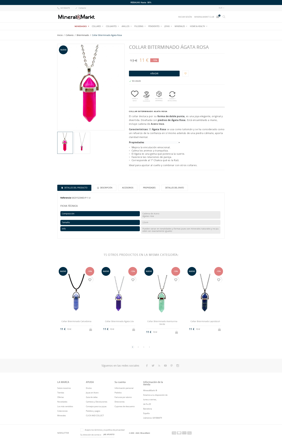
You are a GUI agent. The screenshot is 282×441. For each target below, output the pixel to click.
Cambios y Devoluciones (96, 401)
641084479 (65, 8)
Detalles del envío (174, 187)
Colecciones (62, 411)
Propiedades (149, 187)
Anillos (126, 26)
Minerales (180, 26)
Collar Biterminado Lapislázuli (205, 321)
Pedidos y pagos (93, 411)
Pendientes (154, 26)
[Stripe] (189, 432)
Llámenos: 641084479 (152, 418)
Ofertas (60, 397)
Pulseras (139, 26)
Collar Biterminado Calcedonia (76, 321)
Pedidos (118, 392)
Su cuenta (120, 382)
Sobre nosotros (64, 388)
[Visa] (174, 432)
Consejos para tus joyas (96, 406)
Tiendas (60, 392)
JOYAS (167, 26)
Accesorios (127, 187)
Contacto (80, 8)
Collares (96, 26)
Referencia (65, 197)
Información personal (124, 388)
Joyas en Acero (92, 392)
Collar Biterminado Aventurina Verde (162, 323)
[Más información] (79, 332)
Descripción (106, 187)
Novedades (81, 26)
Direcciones (120, 401)
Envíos (89, 388)
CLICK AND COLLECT (95, 415)
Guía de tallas (92, 397)
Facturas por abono (123, 397)
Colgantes (111, 26)
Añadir (154, 73)
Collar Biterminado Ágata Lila (119, 321)
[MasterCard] (179, 432)
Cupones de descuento (125, 406)
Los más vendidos (65, 406)
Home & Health (197, 26)
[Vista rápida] (73, 332)
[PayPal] (184, 432)
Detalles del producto (75, 187)
